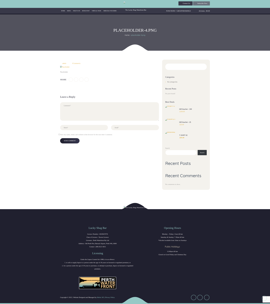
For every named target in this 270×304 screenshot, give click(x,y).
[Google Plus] (81, 79)
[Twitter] (76, 79)
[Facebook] (71, 79)
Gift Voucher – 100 (185, 109)
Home (127, 35)
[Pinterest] (86, 79)
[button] (185, 3)
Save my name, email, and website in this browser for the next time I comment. (86, 134)
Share (63, 80)
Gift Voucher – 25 (185, 122)
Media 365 (100, 297)
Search (167, 148)
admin (64, 63)
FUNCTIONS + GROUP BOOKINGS (178, 11)
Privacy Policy (110, 297)
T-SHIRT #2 (183, 135)
